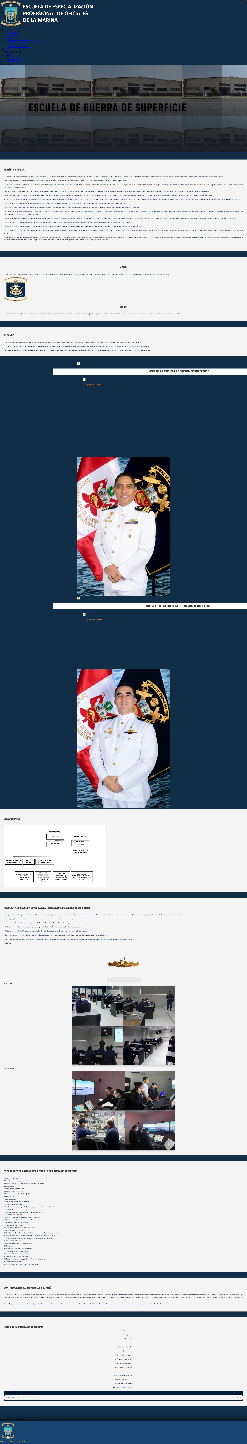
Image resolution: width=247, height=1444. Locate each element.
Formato (10, 54)
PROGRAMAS (9, 38)
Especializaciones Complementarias (18, 47)
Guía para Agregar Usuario (16, 59)
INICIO (6, 29)
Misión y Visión (12, 34)
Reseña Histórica (13, 33)
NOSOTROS (8, 31)
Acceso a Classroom (14, 57)
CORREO (7, 50)
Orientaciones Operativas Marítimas (19, 40)
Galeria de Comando (14, 36)
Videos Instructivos (13, 61)
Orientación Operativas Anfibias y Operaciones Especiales (25, 41)
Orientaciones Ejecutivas (15, 45)
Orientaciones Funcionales (16, 43)
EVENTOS (7, 48)
